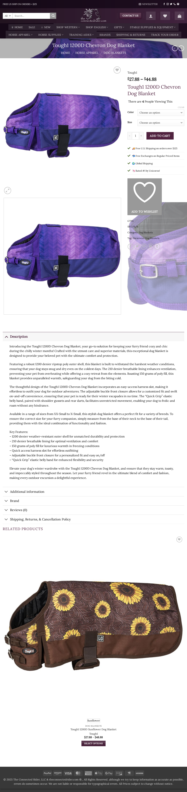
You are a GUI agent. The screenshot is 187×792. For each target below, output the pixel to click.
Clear (181, 107)
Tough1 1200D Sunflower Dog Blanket (93, 729)
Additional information (27, 491)
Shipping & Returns (130, 34)
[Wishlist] (165, 16)
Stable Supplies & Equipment (151, 27)
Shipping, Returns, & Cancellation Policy (40, 519)
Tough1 (132, 72)
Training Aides (80, 34)
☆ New (45, 27)
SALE (32, 27)
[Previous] (4, 318)
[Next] (16, 188)
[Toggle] (6, 336)
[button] (148, 4)
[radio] (93, 721)
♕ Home (17, 27)
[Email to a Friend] (144, 247)
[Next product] (175, 48)
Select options (93, 743)
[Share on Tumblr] (157, 247)
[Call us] (174, 4)
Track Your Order (164, 34)
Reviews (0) (18, 510)
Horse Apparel (19, 34)
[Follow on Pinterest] (178, 4)
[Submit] (53, 16)
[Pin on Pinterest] (151, 247)
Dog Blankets (115, 53)
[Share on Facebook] (131, 247)
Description (19, 336)
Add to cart (160, 136)
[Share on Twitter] (137, 247)
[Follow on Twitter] (171, 4)
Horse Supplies (49, 34)
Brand (14, 501)
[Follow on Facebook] (164, 4)
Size (129, 122)
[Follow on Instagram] (168, 4)
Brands (105, 34)
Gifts (118, 27)
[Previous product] (181, 48)
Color (130, 112)
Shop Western (66, 27)
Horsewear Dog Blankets (146, 238)
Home (65, 53)
